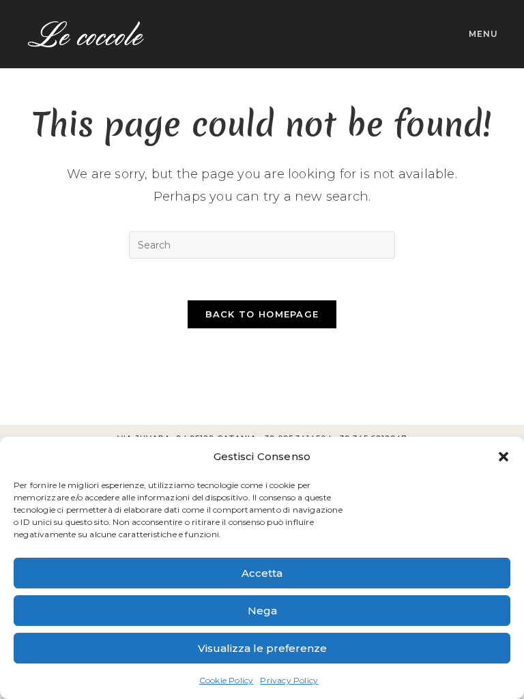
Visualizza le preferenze (262, 648)
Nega (262, 610)
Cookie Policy (226, 680)
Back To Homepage (262, 314)
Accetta (262, 573)
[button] (503, 456)
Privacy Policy (289, 680)
